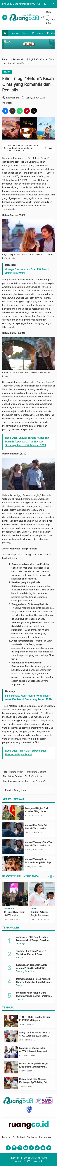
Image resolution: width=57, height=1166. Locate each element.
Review (6, 72)
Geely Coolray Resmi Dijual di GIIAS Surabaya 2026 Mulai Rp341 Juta (34, 1035)
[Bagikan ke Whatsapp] (20, 111)
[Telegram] (42, 1147)
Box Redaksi (19, 1137)
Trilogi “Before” (41, 158)
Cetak (9, 102)
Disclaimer (32, 1137)
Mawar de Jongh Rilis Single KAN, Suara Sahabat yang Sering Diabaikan (33, 1066)
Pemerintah (38, 33)
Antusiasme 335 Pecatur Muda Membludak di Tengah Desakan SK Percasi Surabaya (32, 940)
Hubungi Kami (45, 1137)
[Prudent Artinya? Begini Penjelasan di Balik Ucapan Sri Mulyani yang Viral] (42, 894)
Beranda (6, 1137)
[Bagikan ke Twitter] (12, 111)
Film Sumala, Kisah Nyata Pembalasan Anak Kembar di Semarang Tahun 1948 (28, 697)
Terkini (34, 909)
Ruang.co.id (19, 158)
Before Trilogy (16, 772)
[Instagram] (14, 1147)
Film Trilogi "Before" (35, 781)
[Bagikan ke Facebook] (5, 111)
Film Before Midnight (36, 772)
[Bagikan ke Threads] (34, 111)
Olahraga (20, 944)
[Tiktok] (37, 1147)
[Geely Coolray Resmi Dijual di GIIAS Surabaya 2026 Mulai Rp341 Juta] (11, 1036)
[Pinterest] (48, 1147)
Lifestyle (14, 33)
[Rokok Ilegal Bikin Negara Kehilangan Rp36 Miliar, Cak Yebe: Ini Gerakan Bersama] (11, 1083)
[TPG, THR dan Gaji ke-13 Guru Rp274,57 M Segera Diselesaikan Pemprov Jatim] (11, 1021)
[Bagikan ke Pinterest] (27, 111)
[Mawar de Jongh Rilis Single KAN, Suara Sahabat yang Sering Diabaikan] (11, 1067)
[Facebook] (8, 1147)
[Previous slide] (49, 876)
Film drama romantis (13, 781)
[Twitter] (31, 1147)
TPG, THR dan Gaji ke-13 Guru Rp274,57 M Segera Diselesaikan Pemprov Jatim (34, 1020)
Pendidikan (9, 909)
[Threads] (19, 1147)
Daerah (25, 33)
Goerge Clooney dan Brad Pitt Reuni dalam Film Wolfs (26, 271)
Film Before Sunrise (12, 776)
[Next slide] (53, 876)
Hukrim (19, 958)
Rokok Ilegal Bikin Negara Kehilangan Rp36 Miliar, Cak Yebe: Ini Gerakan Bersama (33, 1082)
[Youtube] (25, 1147)
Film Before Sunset (34, 776)
